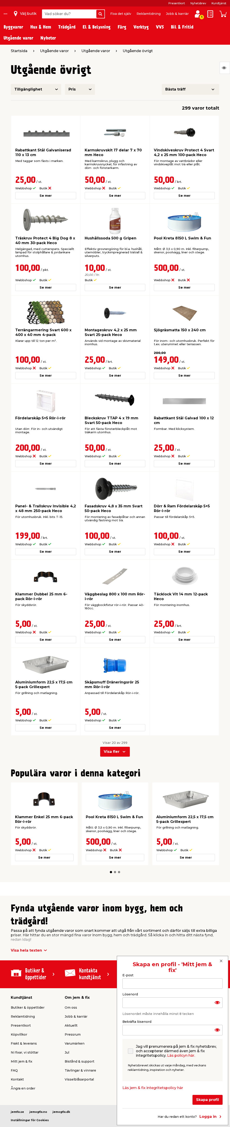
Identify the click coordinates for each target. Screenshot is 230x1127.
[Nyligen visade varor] (225, 68)
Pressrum (73, 1034)
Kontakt (17, 1079)
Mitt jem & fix (21, 1061)
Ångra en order (23, 1088)
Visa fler (111, 751)
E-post (127, 975)
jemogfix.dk (61, 1111)
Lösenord (130, 994)
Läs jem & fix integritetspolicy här (152, 1088)
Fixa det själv (120, 14)
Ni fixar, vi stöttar (24, 1052)
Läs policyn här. (181, 1055)
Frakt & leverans (24, 1043)
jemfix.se (17, 1111)
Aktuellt (71, 1025)
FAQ (14, 1070)
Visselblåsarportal (79, 1079)
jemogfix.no (38, 1111)
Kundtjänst (219, 3)
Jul (67, 1052)
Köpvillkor (19, 1034)
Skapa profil (207, 1100)
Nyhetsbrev (198, 3)
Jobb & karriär (177, 14)
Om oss (71, 1007)
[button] (111, 872)
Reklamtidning (149, 14)
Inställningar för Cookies (30, 1120)
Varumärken (74, 1043)
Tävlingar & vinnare (80, 1070)
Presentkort (176, 3)
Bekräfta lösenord (136, 1022)
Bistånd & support (79, 1061)
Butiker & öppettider (27, 1007)
